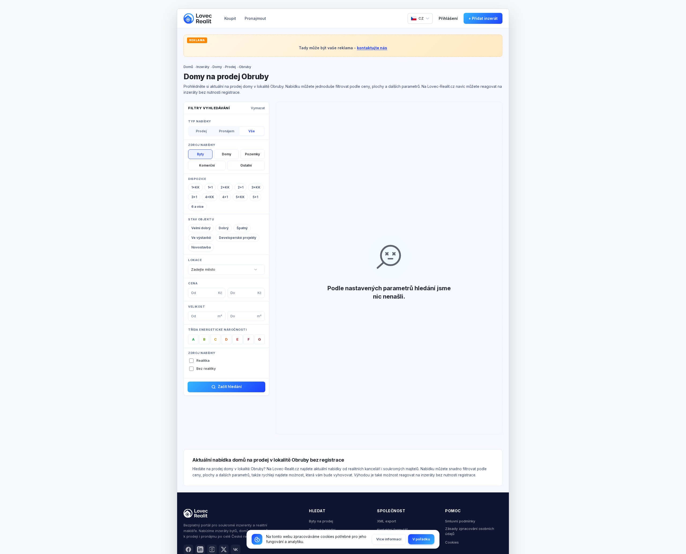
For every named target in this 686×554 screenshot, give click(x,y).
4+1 (225, 197)
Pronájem (226, 131)
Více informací (388, 539)
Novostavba (201, 247)
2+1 (240, 187)
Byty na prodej (321, 521)
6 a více (197, 207)
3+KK (255, 187)
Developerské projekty (237, 238)
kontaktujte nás (372, 48)
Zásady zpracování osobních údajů (469, 531)
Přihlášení (448, 18)
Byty (200, 154)
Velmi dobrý (201, 228)
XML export (386, 521)
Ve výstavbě (201, 238)
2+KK (225, 187)
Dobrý (224, 228)
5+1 (255, 197)
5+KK (240, 197)
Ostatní (246, 165)
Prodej (230, 67)
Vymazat (258, 108)
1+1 (210, 187)
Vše (251, 131)
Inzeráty (202, 67)
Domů (188, 67)
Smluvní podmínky (460, 521)
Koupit (230, 18)
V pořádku (421, 539)
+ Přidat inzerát (483, 18)
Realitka (203, 360)
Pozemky (252, 154)
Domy (217, 67)
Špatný (242, 228)
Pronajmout (255, 18)
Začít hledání (230, 387)
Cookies (452, 542)
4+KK (209, 197)
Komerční (207, 165)
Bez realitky (206, 368)
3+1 (194, 197)
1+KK (195, 187)
